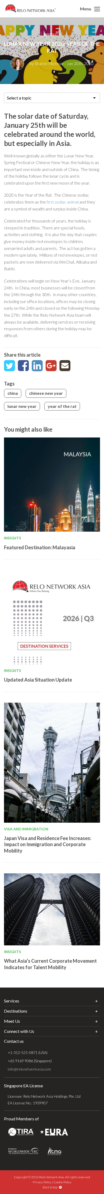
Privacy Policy (42, 1182)
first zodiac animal (63, 201)
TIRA (21, 1132)
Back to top (51, 1187)
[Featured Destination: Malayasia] (52, 484)
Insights (52, 35)
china (12, 393)
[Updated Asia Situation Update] (52, 617)
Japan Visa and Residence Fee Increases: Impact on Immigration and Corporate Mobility (47, 844)
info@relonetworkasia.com (29, 1069)
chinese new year (46, 393)
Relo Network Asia (30, 8)
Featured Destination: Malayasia (39, 547)
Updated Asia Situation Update (38, 680)
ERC (23, 1151)
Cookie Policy (62, 1182)
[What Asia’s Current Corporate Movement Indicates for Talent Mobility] (52, 909)
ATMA (54, 1151)
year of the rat (62, 406)
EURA (54, 1132)
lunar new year (22, 406)
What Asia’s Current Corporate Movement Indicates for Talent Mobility (50, 964)
